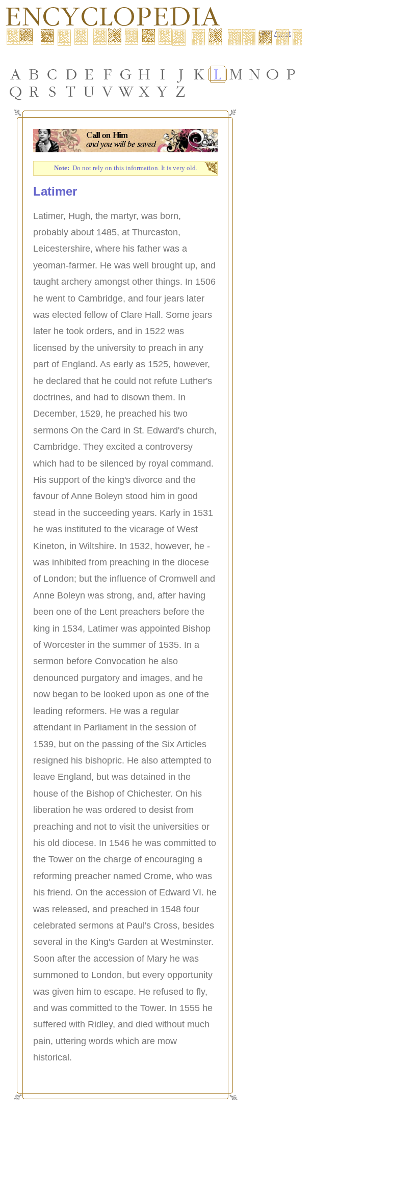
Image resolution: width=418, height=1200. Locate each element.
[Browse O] (273, 74)
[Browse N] (254, 74)
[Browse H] (144, 74)
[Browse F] (107, 74)
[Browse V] (107, 91)
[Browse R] (34, 91)
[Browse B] (34, 74)
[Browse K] (199, 74)
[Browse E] (89, 74)
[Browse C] (52, 74)
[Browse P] (291, 74)
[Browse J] (181, 74)
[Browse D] (71, 74)
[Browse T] (71, 91)
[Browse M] (236, 74)
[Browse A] (16, 74)
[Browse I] (162, 74)
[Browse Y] (162, 91)
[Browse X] (144, 91)
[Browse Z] (181, 91)
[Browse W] (126, 91)
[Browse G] (126, 74)
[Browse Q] (16, 91)
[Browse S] (52, 91)
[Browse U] (89, 91)
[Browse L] (217, 74)
